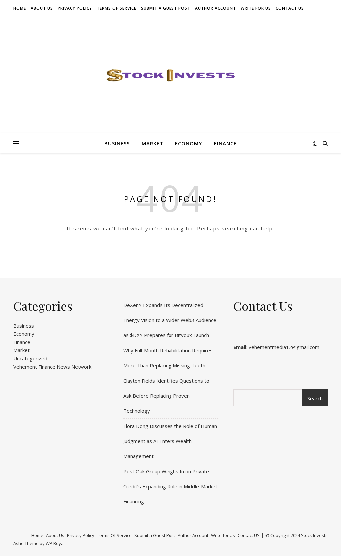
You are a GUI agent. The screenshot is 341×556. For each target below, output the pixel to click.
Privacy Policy (75, 8)
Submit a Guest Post (165, 8)
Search (315, 398)
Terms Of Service (116, 8)
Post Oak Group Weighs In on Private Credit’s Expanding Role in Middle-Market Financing (170, 486)
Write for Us (256, 8)
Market (152, 143)
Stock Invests (314, 535)
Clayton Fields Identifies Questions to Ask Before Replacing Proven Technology (166, 395)
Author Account (215, 8)
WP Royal (55, 543)
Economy (188, 143)
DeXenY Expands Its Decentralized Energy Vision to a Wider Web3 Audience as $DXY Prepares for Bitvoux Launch (169, 320)
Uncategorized (30, 358)
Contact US (290, 8)
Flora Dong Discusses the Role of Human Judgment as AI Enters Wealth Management (170, 441)
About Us (42, 8)
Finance (225, 143)
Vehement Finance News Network (52, 366)
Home (19, 8)
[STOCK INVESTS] (170, 75)
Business (117, 143)
